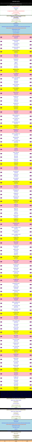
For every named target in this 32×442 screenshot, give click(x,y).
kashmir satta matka (7, 396)
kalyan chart (15, 397)
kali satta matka (22, 393)
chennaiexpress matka (29, 391)
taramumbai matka (15, 391)
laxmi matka (7, 408)
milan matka (11, 392)
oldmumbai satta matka (24, 396)
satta (30, 396)
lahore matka (9, 392)
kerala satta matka (12, 393)
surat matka (28, 408)
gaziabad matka (22, 391)
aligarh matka (28, 392)
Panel (30, 37)
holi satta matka (15, 395)
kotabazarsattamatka (28, 396)
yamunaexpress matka (6, 392)
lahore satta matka (9, 395)
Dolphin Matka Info (16, 430)
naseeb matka (25, 408)
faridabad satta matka (23, 394)
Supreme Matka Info (29, 430)
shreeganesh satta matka (5, 394)
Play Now (16, 53)
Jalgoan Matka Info (25, 430)
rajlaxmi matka (22, 392)
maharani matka (2, 391)
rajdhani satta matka (23, 395)
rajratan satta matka (19, 395)
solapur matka (8, 391)
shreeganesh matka (11, 391)
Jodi (1, 37)
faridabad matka (25, 391)
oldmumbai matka (5, 393)
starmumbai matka (25, 392)
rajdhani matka (19, 392)
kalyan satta (13, 397)
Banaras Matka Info (2, 430)
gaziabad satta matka (19, 394)
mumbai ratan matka (21, 408)
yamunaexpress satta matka (4, 395)
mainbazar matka (2, 393)
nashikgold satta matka (15, 396)
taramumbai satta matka (9, 394)
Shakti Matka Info (21, 430)
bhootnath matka (1, 392)
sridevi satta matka (19, 393)
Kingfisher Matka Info (7, 430)
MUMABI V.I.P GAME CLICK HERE (16, 14)
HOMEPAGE (16, 439)
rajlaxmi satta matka (27, 395)
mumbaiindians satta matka (14, 394)
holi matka (14, 392)
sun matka (1, 408)
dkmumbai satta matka (11, 396)
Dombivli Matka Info (12, 430)
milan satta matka (12, 395)
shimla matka (10, 408)
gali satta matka (29, 393)
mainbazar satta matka (19, 396)
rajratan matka (16, 392)
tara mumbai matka (17, 408)
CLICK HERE (16, 14)
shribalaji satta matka (26, 393)
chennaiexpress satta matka (27, 394)
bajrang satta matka (3, 396)
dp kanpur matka (18, 397)
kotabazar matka (8, 393)
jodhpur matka (4, 408)
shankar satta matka (16, 393)
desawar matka (5, 391)
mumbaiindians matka (19, 391)
